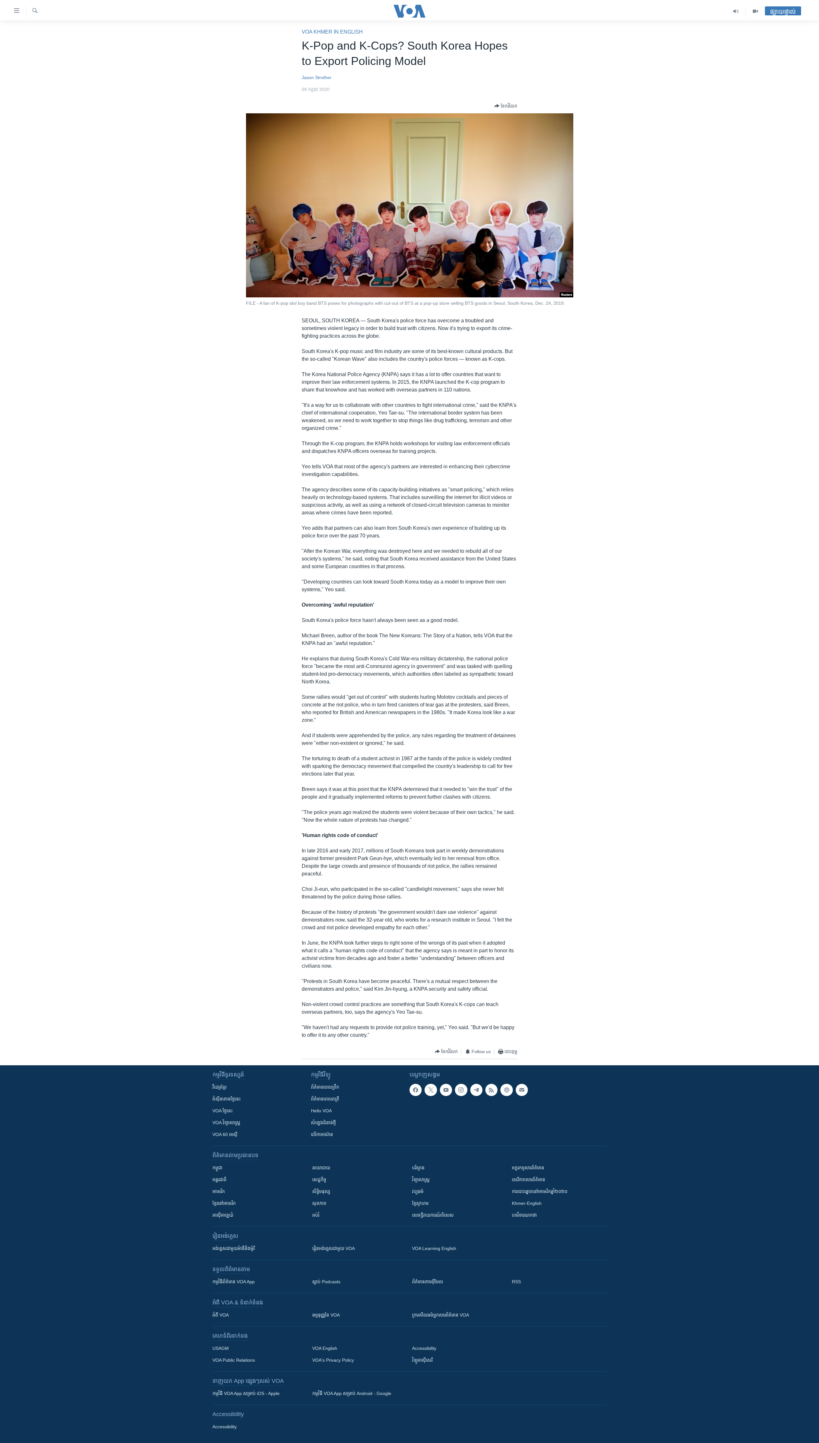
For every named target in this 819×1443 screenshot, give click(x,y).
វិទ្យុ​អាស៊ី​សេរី (422, 1360)
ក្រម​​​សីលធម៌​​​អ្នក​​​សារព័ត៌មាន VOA (440, 1315)
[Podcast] (506, 1090)
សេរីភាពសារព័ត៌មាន (528, 1179)
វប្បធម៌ (418, 1191)
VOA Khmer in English (332, 32)
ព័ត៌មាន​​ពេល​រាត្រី (325, 1098)
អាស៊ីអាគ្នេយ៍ (222, 1215)
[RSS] (491, 1090)
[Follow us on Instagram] (461, 1090)
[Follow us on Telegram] (476, 1090)
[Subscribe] (522, 1090)
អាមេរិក (218, 1191)
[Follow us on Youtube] (446, 1090)
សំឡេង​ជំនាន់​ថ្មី (323, 1122)
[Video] (755, 11)
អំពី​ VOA (220, 1315)
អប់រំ (315, 1215)
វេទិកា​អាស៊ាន (322, 1134)
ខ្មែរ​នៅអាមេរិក (224, 1203)
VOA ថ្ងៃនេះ (222, 1110)
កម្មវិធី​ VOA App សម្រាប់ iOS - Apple (246, 1393)
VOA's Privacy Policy (333, 1360)
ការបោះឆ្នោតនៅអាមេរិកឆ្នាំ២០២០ (540, 1191)
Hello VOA (321, 1110)
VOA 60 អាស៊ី (224, 1134)
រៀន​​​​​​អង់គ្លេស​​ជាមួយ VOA (333, 1248)
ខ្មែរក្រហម (420, 1203)
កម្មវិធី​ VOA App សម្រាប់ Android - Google (351, 1393)
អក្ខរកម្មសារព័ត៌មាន (528, 1167)
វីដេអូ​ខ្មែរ (219, 1087)
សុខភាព (319, 1203)
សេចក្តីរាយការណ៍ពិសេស (433, 1215)
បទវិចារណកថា (524, 1215)
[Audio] (736, 11)
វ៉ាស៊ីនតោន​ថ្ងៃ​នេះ (226, 1098)
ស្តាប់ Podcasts (326, 1281)
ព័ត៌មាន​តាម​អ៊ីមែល (427, 1281)
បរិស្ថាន (418, 1167)
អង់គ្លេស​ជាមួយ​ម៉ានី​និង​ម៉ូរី (233, 1248)
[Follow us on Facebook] (416, 1090)
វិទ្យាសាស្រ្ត (421, 1179)
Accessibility (424, 1348)
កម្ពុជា (217, 1167)
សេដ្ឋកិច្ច (319, 1179)
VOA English (324, 1348)
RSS (516, 1281)
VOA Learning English (434, 1248)
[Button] (505, 106)
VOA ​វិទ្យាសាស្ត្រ (226, 1122)
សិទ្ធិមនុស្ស (321, 1191)
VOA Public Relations (233, 1360)
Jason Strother (316, 77)
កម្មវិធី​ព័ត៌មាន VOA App (233, 1281)
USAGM (220, 1348)
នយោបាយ (321, 1167)
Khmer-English (527, 1203)
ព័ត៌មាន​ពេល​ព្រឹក (325, 1087)
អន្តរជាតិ (219, 1179)
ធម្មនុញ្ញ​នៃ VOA (326, 1315)
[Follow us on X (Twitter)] (431, 1090)
